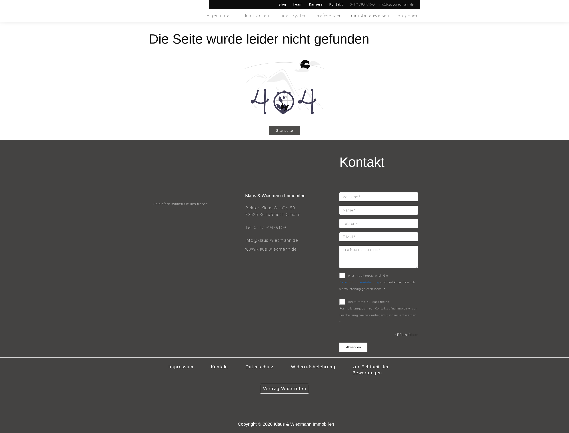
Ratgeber (407, 15)
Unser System (293, 15)
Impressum (181, 366)
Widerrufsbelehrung (313, 366)
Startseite (284, 130)
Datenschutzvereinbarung (359, 282)
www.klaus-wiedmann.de (271, 249)
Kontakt (336, 4)
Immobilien (257, 15)
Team (298, 4)
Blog (282, 4)
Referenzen (329, 15)
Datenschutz (259, 366)
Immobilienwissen (369, 15)
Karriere (316, 4)
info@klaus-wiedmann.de (271, 240)
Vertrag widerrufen (284, 388)
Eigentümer (218, 15)
